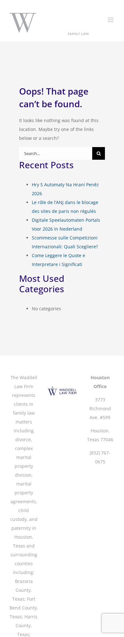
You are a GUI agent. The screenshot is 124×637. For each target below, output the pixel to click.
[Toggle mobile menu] (111, 19)
